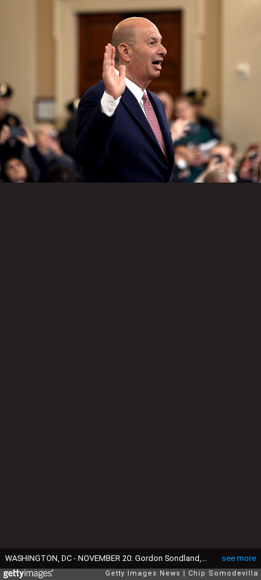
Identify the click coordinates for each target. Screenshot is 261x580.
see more (239, 558)
